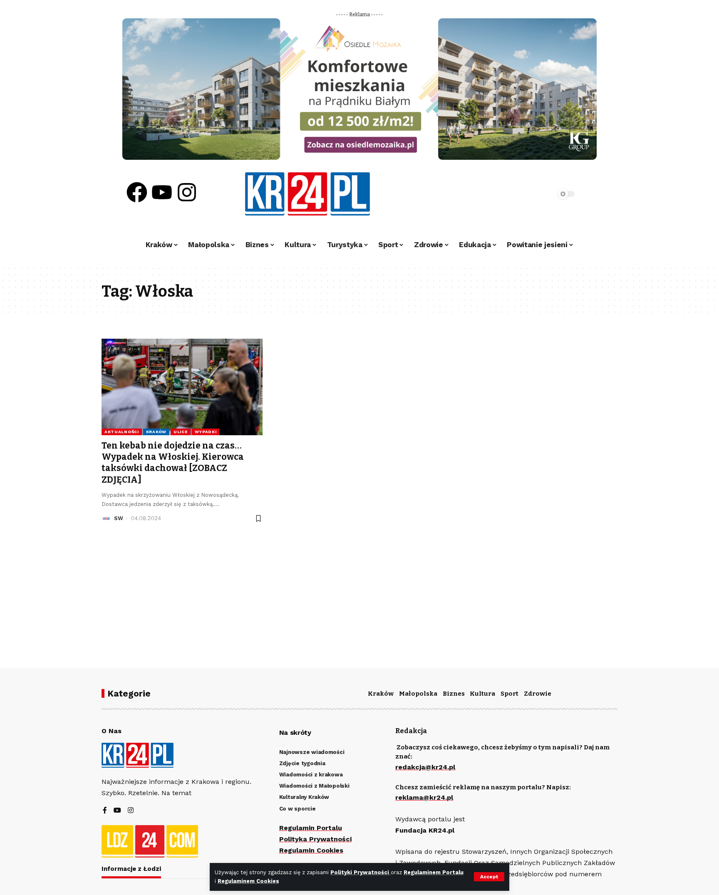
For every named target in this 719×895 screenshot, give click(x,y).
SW (118, 518)
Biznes (454, 693)
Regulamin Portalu (310, 828)
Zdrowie (537, 693)
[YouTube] (117, 811)
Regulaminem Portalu (434, 872)
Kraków (156, 431)
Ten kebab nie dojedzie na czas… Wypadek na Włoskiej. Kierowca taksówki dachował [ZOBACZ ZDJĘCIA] (173, 462)
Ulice (181, 431)
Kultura (482, 693)
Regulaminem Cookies (248, 881)
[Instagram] (186, 192)
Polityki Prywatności (360, 872)
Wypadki (205, 431)
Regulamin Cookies (311, 850)
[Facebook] (136, 192)
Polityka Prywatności (315, 839)
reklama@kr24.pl (424, 797)
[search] (527, 194)
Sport (509, 693)
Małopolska (418, 693)
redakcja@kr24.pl (425, 767)
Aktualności (121, 431)
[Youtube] (161, 192)
